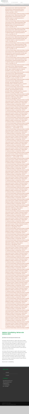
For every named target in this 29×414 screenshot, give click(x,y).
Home (5, 4)
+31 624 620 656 (14, 2)
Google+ (7, 375)
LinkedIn (7, 372)
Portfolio (13, 4)
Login (21, 2)
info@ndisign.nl (5, 2)
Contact (22, 4)
